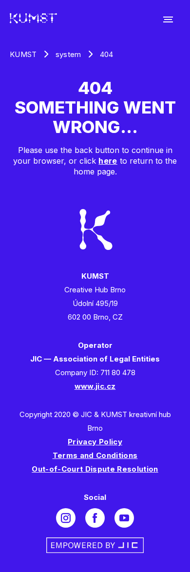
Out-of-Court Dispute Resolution (95, 469)
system (68, 54)
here (107, 161)
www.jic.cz (95, 386)
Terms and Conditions (95, 455)
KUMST (23, 54)
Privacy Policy (95, 441)
